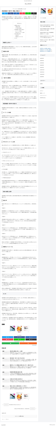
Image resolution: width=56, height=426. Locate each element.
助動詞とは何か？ (18, 25)
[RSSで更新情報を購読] (28, 343)
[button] (34, 13)
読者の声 (17, 35)
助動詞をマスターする (19, 36)
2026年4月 (42, 60)
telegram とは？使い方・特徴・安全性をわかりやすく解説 (47, 40)
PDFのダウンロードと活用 (20, 32)
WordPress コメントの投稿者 (45, 51)
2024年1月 (42, 67)
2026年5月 (42, 58)
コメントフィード (43, 95)
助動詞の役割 (18, 26)
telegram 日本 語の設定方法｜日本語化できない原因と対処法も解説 (47, 26)
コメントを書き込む (19, 416)
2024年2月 (42, 65)
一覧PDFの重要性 (18, 28)
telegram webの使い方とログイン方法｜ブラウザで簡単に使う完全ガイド (47, 37)
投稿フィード (42, 93)
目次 (18, 23)
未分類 (3, 324)
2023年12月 (42, 69)
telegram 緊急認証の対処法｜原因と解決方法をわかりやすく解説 (47, 29)
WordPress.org (42, 97)
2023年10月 (42, 74)
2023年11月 (42, 72)
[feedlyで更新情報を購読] (10, 343)
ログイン (41, 90)
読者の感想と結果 (18, 33)
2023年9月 (42, 76)
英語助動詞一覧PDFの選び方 (19, 29)
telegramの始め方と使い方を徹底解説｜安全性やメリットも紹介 (47, 33)
